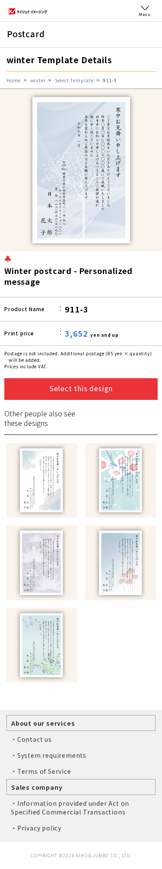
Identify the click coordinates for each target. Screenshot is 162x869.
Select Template (74, 80)
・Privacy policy (36, 828)
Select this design (81, 388)
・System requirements (48, 755)
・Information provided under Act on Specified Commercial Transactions (70, 807)
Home (13, 80)
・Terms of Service (41, 771)
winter (38, 80)
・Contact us (31, 739)
